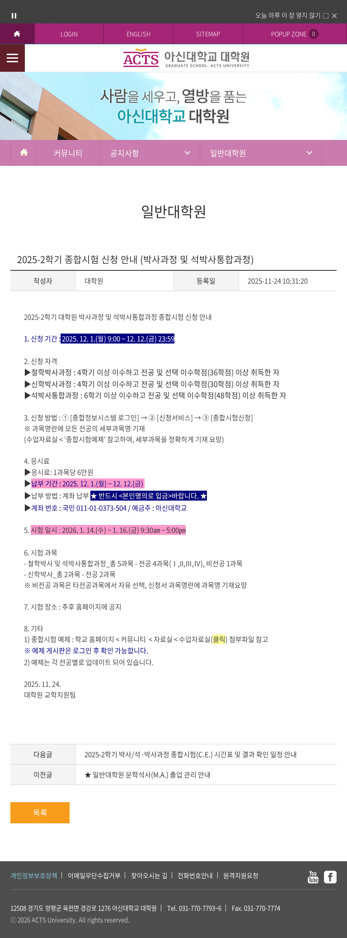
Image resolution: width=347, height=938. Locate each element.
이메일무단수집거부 (94, 875)
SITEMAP (208, 33)
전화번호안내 (195, 875)
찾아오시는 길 (149, 875)
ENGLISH (138, 33)
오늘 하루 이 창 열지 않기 (288, 14)
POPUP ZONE (293, 33)
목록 (40, 812)
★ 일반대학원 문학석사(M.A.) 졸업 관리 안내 (147, 775)
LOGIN (69, 33)
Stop (14, 16)
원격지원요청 (240, 875)
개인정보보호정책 (33, 875)
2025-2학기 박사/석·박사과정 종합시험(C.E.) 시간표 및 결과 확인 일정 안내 (190, 754)
